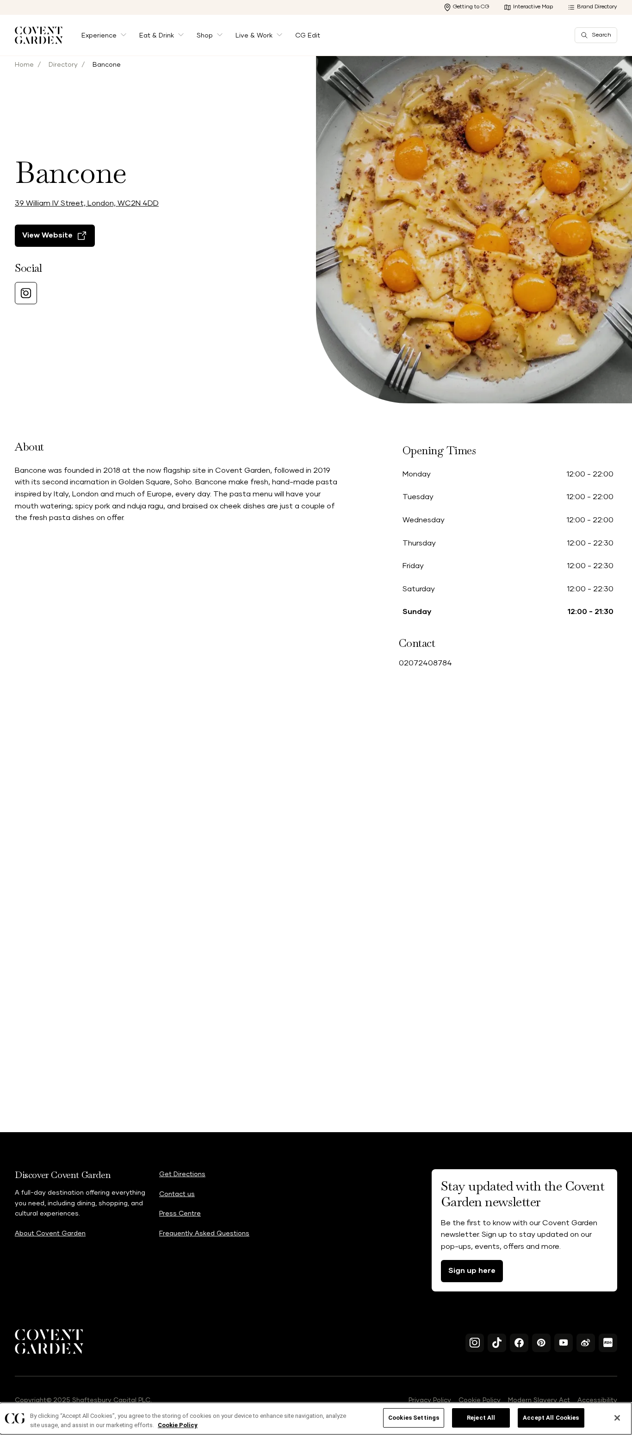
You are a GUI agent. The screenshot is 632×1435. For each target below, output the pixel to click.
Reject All (481, 1417)
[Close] (617, 1418)
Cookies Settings (413, 1417)
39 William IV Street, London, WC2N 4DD (87, 203)
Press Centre (180, 1213)
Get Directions (182, 1174)
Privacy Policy (430, 1400)
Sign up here (472, 1270)
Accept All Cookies (551, 1417)
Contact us (177, 1194)
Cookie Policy (480, 1400)
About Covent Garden (50, 1233)
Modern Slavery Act (539, 1400)
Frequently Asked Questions (204, 1233)
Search (601, 35)
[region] (316, 1418)
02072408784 (425, 663)
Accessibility (597, 1400)
